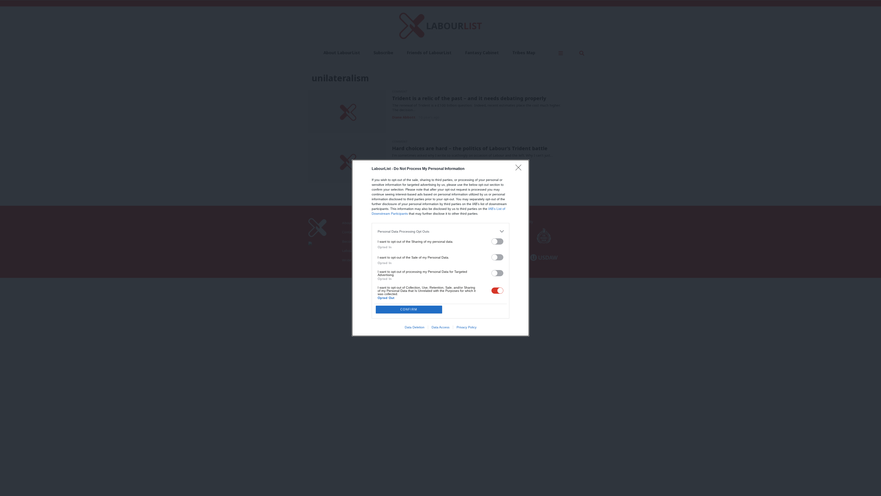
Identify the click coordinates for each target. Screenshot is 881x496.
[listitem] (440, 231)
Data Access (440, 327)
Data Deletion (414, 327)
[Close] (520, 169)
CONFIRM (408, 309)
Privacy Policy (467, 327)
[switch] (497, 241)
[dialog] (440, 248)
